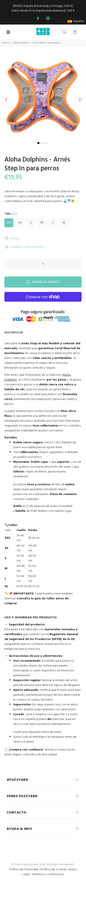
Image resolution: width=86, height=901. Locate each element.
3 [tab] (44, 143)
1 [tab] (38, 143)
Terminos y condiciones (48, 874)
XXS (8, 222)
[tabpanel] (43, 96)
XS (20, 222)
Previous (6, 99)
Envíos (15, 238)
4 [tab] (48, 143)
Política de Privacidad (23, 869)
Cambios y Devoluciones (27, 247)
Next (79, 99)
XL (64, 222)
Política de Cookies (53, 869)
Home (5, 43)
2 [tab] (41, 143)
